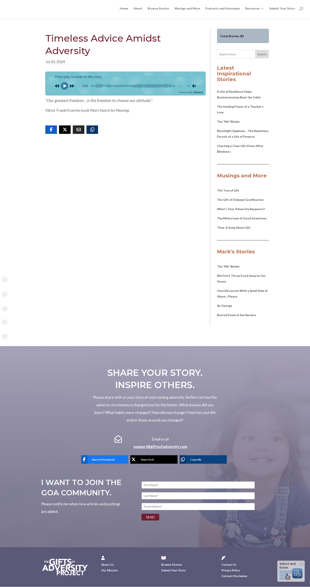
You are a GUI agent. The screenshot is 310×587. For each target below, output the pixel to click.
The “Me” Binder (228, 121)
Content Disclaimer (234, 576)
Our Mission (109, 570)
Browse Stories (158, 8)
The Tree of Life (228, 190)
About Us (107, 564)
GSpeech (198, 92)
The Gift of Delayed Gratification (240, 199)
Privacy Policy (230, 570)
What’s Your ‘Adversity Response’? (241, 209)
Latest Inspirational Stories (234, 73)
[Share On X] (65, 129)
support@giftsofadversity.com (160, 446)
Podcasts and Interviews (222, 8)
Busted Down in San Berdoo (236, 315)
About (137, 8)
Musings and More (187, 8)
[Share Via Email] (78, 129)
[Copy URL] (92, 129)
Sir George (224, 305)
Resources (252, 8)
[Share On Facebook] (51, 129)
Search (262, 54)
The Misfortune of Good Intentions (242, 218)
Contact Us (228, 564)
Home (124, 8)
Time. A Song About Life (233, 227)
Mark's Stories (236, 252)
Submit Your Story (282, 8)
